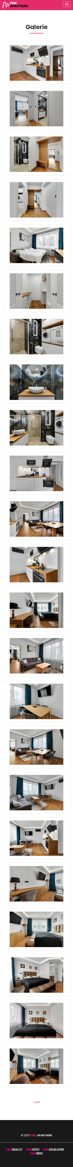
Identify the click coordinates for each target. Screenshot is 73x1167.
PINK (41, 1135)
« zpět (36, 1102)
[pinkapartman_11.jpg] (36, 656)
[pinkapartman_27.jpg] (36, 108)
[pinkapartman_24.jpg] (36, 245)
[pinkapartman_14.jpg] (36, 519)
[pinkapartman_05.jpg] (36, 929)
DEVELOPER (56, 1149)
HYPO (35, 1149)
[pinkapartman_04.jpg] (36, 975)
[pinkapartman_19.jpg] (36, 382)
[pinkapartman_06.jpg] (36, 884)
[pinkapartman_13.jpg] (36, 564)
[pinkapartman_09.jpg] (36, 747)
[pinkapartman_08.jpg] (36, 792)
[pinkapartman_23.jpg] (36, 291)
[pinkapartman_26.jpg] (36, 154)
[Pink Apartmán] (15, 5)
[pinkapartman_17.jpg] (36, 428)
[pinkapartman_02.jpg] (36, 1066)
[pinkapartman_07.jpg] (36, 838)
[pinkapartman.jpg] (36, 610)
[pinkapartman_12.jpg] (36, 63)
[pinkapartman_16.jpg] (36, 473)
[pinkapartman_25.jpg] (36, 200)
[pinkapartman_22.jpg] (36, 336)
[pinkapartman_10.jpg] (36, 701)
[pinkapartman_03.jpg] (36, 1020)
